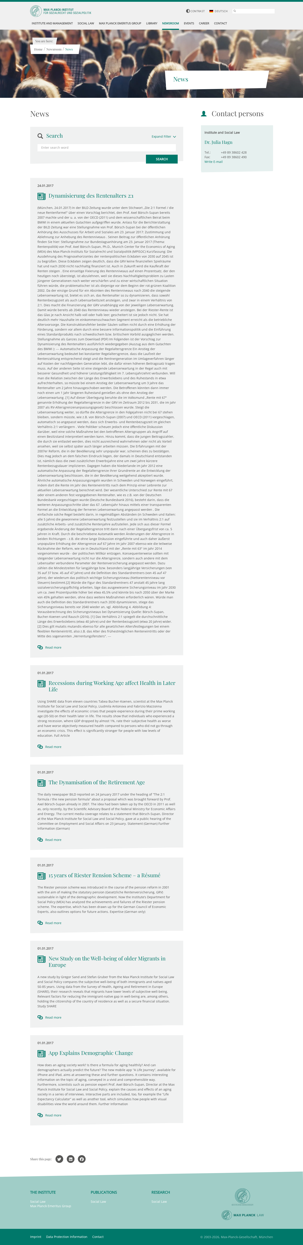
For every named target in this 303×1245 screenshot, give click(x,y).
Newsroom (53, 49)
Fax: (207, 157)
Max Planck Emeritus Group (50, 1206)
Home (38, 49)
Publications (104, 1192)
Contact (98, 1237)
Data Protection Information (66, 1237)
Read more (53, 647)
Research (161, 1192)
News (69, 49)
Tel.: (208, 152)
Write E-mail (214, 162)
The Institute (43, 1192)
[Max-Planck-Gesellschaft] (243, 1197)
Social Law (37, 1201)
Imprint (35, 1237)
